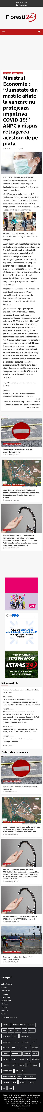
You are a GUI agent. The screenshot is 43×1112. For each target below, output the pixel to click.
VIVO (10, 1088)
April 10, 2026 (15, 921)
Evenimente (5, 997)
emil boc (35, 1047)
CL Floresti (6, 1036)
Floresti (27, 1053)
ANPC (9, 383)
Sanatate (4, 1010)
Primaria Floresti (9, 1076)
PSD (19, 1076)
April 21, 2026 (15, 548)
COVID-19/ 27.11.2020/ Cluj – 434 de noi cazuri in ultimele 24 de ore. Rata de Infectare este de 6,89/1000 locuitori (22, 403)
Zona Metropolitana (18, 484)
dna (20, 1047)
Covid (17, 1042)
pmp (17, 1070)
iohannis (21, 1065)
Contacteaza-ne (21, 5)
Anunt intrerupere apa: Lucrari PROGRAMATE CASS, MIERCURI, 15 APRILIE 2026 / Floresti (21, 730)
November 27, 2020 (17, 149)
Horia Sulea (24, 1059)
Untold (32, 1082)
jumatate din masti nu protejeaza (23, 383)
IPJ (28, 1065)
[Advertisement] (21, 51)
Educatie (4, 994)
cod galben (7, 1042)
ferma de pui (16, 1053)
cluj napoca (25, 1036)
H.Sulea (14, 1059)
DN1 (13, 1047)
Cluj (15, 1036)
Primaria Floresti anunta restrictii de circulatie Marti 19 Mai (21, 691)
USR (4, 1088)
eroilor (5, 1053)
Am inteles (21, 1109)
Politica (14, 73)
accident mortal (19, 1024)
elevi (26, 1047)
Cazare (4, 987)
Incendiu (6, 1065)
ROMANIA (6, 1082)
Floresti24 (7, 455)
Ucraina (22, 1082)
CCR (24, 1030)
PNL (23, 1070)
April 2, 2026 (15, 962)
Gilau (35, 1053)
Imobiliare (35, 1059)
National (4, 1004)
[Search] (39, 32)
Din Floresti (7, 73)
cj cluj (31, 1030)
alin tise (31, 1024)
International (6, 1000)
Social (20, 73)
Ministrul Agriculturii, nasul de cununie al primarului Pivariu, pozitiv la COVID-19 (19, 393)
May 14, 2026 (15, 455)
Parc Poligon (7, 1070)
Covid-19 (26, 1042)
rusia (14, 1082)
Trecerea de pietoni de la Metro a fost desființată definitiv (18, 740)
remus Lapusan (30, 1076)
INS (13, 1065)
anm (4, 1030)
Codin (6, 149)
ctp (33, 1042)
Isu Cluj (35, 1065)
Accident (6, 1024)
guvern (5, 1059)
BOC (18, 1030)
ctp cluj (6, 1047)
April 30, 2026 (15, 500)
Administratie (8, 444)
